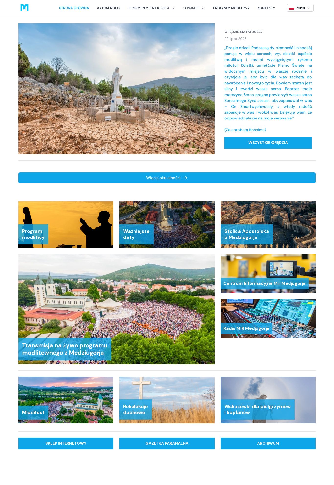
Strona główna (74, 8)
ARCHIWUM (268, 443)
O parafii (191, 8)
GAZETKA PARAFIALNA (166, 443)
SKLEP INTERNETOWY (65, 443)
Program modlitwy (231, 8)
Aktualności (109, 8)
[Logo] (24, 8)
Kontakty (266, 8)
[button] (152, 8)
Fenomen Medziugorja (149, 8)
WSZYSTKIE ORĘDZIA (268, 142)
